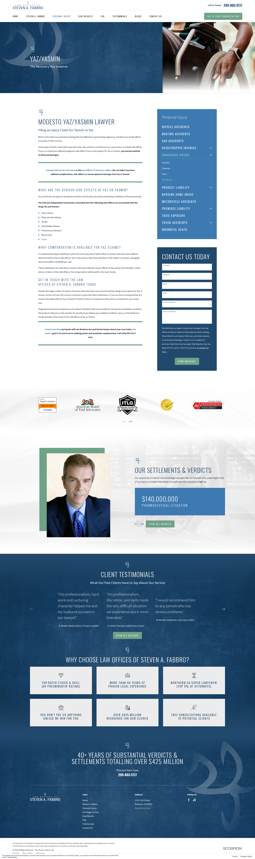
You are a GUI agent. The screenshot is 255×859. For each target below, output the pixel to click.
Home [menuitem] (15, 16)
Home (85, 800)
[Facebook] (188, 799)
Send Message (187, 361)
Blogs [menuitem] (138, 16)
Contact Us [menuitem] (155, 16)
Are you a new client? (169, 302)
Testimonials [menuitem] (119, 16)
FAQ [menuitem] (102, 16)
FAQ (84, 820)
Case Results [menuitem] (85, 16)
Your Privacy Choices (43, 850)
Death (44, 239)
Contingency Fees (90, 812)
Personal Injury (89, 808)
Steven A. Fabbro (90, 804)
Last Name (166, 274)
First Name (166, 265)
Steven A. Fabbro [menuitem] (35, 16)
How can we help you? (169, 311)
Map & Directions (142, 808)
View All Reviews (127, 635)
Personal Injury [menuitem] (61, 16)
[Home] (28, 5)
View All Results (160, 524)
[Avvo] (194, 799)
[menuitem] (187, 126)
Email (164, 293)
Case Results (88, 816)
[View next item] (130, 421)
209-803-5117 (233, 5)
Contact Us (87, 827)
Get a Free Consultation (223, 16)
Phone (165, 284)
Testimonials (88, 823)
